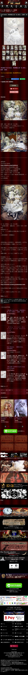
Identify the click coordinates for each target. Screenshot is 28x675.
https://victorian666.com (17, 662)
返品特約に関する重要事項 (7, 81)
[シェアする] (3, 79)
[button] (1, 3)
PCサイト (15, 645)
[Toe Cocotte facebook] (16, 566)
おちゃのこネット (12, 674)
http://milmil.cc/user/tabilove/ (9, 165)
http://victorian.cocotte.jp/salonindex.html (13, 284)
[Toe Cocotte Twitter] (11, 566)
